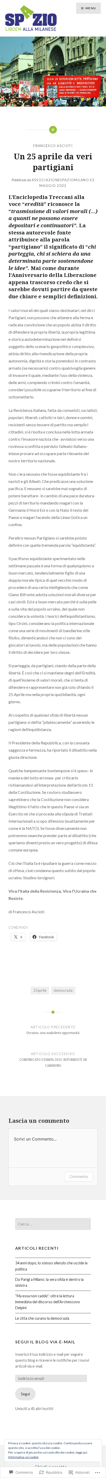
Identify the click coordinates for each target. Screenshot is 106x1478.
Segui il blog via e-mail (45, 1341)
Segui (25, 1394)
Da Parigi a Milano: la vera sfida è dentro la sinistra (49, 1282)
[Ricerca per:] (53, 1224)
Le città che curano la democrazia (42, 1318)
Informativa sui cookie (23, 1457)
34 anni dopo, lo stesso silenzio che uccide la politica (51, 1266)
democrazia (63, 990)
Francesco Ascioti (53, 146)
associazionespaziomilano (60, 180)
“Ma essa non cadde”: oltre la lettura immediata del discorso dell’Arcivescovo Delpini (47, 1302)
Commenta (78, 1176)
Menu (90, 8)
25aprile (40, 990)
